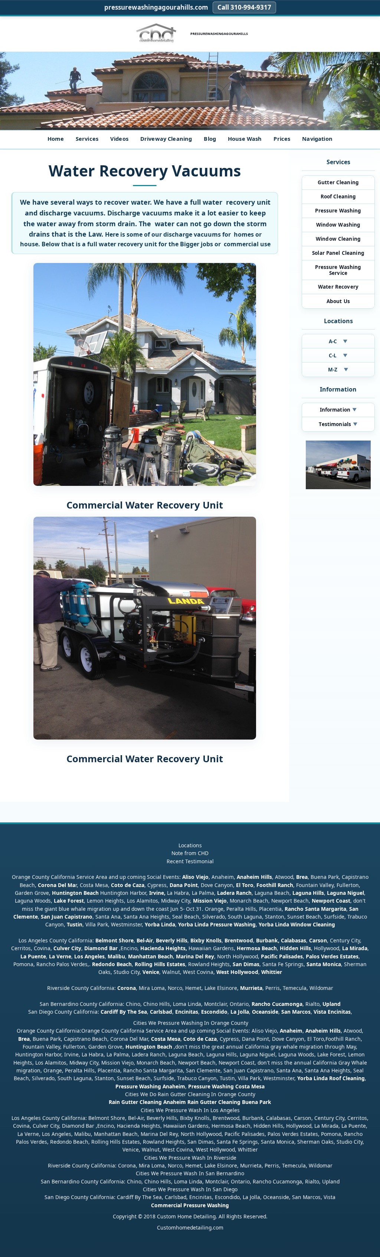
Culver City (67, 948)
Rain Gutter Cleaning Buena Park (229, 1101)
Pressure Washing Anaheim (150, 1086)
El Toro (244, 885)
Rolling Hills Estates (160, 964)
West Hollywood (237, 971)
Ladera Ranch (234, 892)
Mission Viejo (210, 900)
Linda (168, 924)
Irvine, (157, 892)
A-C (338, 341)
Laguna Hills (308, 892)
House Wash (245, 138)
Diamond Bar (101, 948)
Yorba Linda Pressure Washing (217, 924)
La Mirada (354, 948)
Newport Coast (331, 900)
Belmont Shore (114, 940)
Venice (150, 971)
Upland (331, 1003)
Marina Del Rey (195, 956)
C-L (338, 355)
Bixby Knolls (206, 940)
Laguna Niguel (345, 892)
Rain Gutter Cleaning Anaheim (147, 1101)
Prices (281, 138)
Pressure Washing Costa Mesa (226, 1086)
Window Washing (338, 224)
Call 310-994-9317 (244, 7)
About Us (338, 301)
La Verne (60, 956)
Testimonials (338, 424)
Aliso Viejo (195, 876)
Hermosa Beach (257, 948)
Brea (302, 876)
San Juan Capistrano (66, 916)
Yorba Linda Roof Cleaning (331, 1078)
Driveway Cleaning (166, 138)
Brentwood (239, 940)
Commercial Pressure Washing (190, 1205)
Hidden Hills (295, 948)
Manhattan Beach (150, 956)
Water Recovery (338, 286)
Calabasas (293, 940)
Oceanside (265, 1011)
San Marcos (296, 1011)
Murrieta (251, 987)
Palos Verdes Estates (332, 956)
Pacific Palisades (282, 956)
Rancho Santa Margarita (315, 908)
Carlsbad (161, 1011)
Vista (320, 1011)
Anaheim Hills (254, 876)
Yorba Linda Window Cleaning (297, 924)
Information (338, 409)
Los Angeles (89, 956)
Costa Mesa (165, 1038)
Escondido (213, 1011)
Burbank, (267, 940)
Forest (76, 900)
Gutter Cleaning (338, 182)
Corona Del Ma (56, 885)
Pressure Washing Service (338, 270)
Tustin (73, 924)
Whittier (271, 971)
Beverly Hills (170, 940)
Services (87, 138)
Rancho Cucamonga (277, 1003)
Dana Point (184, 885)
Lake (59, 900)
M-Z (338, 369)
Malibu (116, 956)
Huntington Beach (75, 892)
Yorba (152, 924)
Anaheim (291, 1030)
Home (56, 138)
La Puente (33, 956)
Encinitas (186, 1011)
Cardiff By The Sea (124, 1011)
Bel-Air (145, 940)
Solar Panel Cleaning (338, 253)
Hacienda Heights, (163, 948)
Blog (210, 138)
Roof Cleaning (338, 196)
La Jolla (239, 1011)
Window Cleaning (338, 239)
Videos (119, 138)
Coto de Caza (127, 885)
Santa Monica (324, 964)
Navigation (317, 138)
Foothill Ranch (274, 885)
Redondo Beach (112, 964)
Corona (126, 987)
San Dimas (246, 964)
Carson (318, 940)
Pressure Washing (338, 210)
